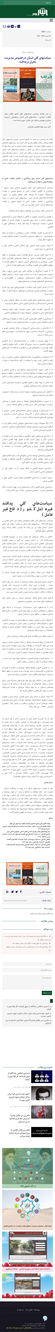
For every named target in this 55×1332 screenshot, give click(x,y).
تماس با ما (29, 1309)
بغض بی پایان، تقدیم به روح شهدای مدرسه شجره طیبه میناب (19, 1133)
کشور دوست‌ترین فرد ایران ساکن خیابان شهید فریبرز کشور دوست (29, 1015)
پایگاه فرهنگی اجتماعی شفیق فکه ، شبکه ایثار (18, 1328)
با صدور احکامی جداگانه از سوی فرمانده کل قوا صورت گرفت (29, 1008)
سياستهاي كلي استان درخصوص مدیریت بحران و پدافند (27, 59)
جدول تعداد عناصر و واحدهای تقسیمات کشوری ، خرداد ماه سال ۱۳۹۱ (26, 827)
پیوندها (36, 1309)
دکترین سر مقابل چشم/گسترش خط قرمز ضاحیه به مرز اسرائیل (28, 1022)
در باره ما (20, 1309)
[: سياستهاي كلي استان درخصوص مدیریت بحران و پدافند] (4, 26)
